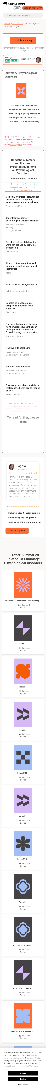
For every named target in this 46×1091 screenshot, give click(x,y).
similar (13, 145)
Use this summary (23, 40)
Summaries (17, 23)
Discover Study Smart (33, 8)
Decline (23, 1079)
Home (7, 23)
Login (17, 8)
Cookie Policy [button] (19, 1063)
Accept (23, 1073)
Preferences (23, 1085)
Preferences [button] (33, 1066)
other (20, 145)
